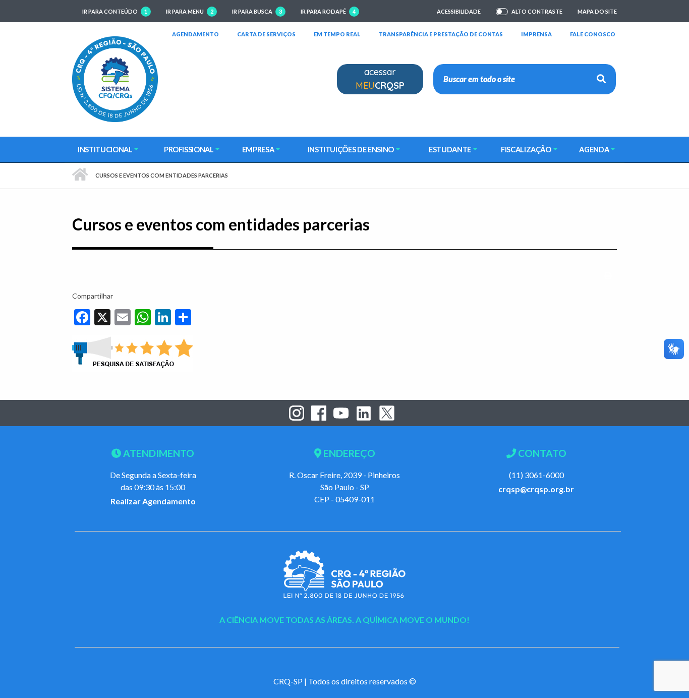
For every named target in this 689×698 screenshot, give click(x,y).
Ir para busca (257, 11)
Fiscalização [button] (526, 149)
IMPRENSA (536, 34)
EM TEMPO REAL (337, 33)
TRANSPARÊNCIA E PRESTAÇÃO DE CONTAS (441, 33)
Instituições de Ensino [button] (351, 149)
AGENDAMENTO (195, 33)
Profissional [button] (189, 149)
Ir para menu (189, 11)
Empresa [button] (258, 149)
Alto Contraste (536, 11)
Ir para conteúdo (114, 11)
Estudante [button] (450, 149)
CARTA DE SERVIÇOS (266, 33)
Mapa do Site (597, 11)
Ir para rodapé (328, 11)
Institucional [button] (105, 149)
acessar (380, 78)
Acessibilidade (459, 11)
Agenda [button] (594, 149)
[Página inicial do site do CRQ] (115, 78)
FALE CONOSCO (592, 33)
